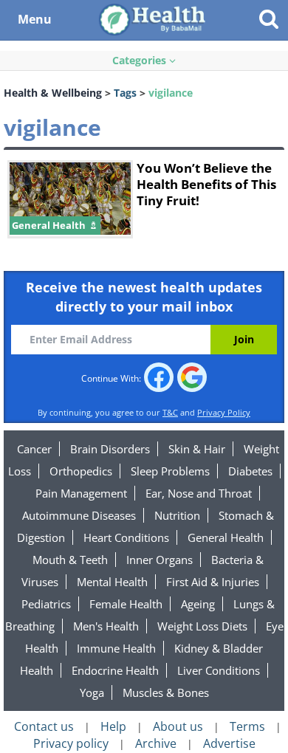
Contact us (44, 726)
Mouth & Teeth (70, 559)
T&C (170, 412)
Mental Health (112, 581)
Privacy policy (71, 743)
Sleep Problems (170, 471)
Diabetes (250, 471)
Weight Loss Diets (202, 626)
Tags (125, 93)
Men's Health (106, 626)
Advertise (229, 743)
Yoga (92, 692)
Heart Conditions (126, 537)
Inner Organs (159, 559)
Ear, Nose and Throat (198, 493)
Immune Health (116, 648)
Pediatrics (46, 603)
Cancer (34, 448)
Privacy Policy (223, 412)
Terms (247, 726)
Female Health (125, 603)
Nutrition (177, 515)
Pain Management (81, 493)
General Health (226, 537)
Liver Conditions (218, 670)
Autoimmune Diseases (79, 515)
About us (178, 726)
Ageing (198, 603)
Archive (155, 743)
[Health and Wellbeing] (153, 19)
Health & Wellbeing (53, 93)
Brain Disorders (110, 448)
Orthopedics (80, 471)
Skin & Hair (196, 448)
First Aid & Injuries (212, 581)
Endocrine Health (115, 670)
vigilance (170, 93)
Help (113, 726)
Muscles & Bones (166, 692)
